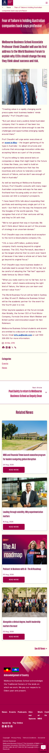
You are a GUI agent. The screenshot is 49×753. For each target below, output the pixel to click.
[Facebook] (6, 726)
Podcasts (22, 712)
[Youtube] (11, 726)
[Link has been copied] (15, 347)
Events (5, 363)
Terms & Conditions (29, 738)
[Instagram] (9, 726)
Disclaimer (41, 738)
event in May (11, 142)
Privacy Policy (16, 738)
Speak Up (6, 723)
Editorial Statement (9, 741)
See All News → (41, 648)
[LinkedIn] (3, 726)
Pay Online (18, 723)
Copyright (6, 738)
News (9, 7)
